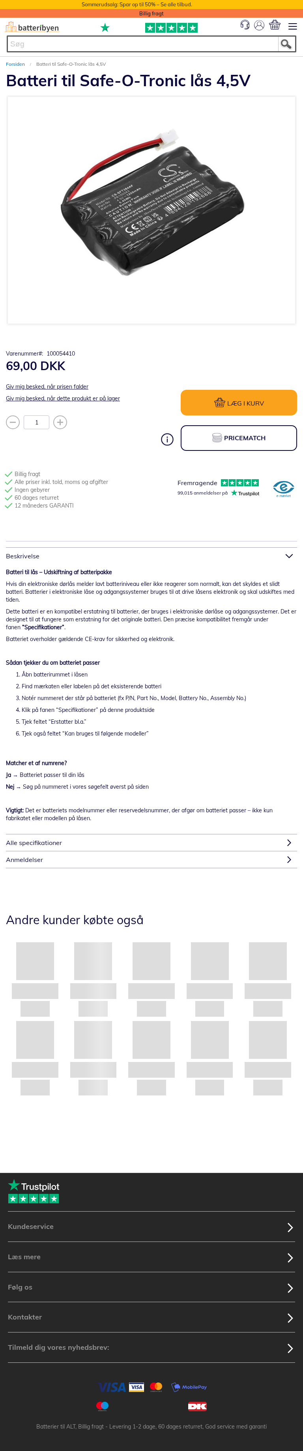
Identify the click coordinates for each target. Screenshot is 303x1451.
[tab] (151, 555)
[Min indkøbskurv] (275, 25)
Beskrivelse (22, 556)
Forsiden (16, 64)
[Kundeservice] (245, 27)
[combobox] (151, 43)
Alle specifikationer (34, 843)
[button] (94, 327)
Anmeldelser (24, 860)
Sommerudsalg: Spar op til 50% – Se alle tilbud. (137, 4)
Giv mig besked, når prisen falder (47, 386)
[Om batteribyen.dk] (283, 490)
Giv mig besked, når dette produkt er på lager (63, 398)
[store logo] (32, 27)
